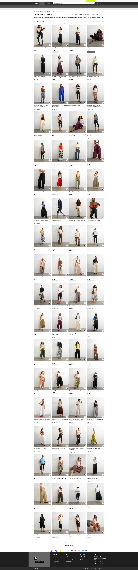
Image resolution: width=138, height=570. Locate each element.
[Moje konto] (97, 3)
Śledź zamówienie (55, 558)
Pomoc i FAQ (98, 0)
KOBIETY (42, 3)
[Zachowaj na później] (49, 45)
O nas (67, 556)
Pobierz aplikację (82, 556)
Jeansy (72, 14)
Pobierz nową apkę (90, 0)
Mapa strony (54, 562)
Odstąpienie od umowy (55, 561)
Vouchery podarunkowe (84, 558)
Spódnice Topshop (78, 14)
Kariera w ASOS (68, 558)
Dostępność (102, 568)
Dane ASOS (84, 568)
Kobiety (41, 11)
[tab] (36, 6)
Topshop (53, 11)
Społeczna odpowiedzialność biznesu (72, 559)
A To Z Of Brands (47, 11)
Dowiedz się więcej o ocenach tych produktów (68, 23)
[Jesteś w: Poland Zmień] (102, 1)
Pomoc (53, 556)
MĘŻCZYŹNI (47, 3)
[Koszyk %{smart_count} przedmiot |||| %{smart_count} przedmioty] (102, 3)
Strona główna (36, 11)
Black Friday (82, 559)
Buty (100, 14)
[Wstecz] (70, 14)
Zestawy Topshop (95, 14)
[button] (95, 561)
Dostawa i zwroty (54, 559)
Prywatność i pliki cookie (90, 568)
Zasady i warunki (97, 568)
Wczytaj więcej (69, 545)
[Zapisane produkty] (100, 3)
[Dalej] (103, 14)
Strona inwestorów (69, 561)
